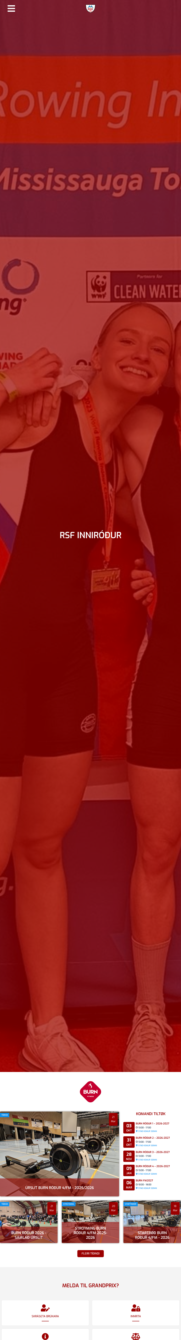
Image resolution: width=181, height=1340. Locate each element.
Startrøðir (130, 1204)
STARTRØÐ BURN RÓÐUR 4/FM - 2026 (152, 1235)
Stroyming (68, 1204)
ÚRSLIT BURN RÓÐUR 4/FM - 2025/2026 (59, 1187)
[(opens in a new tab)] (90, 1222)
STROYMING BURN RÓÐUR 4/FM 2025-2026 (90, 1233)
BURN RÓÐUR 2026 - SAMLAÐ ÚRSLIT (28, 1235)
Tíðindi (4, 1115)
